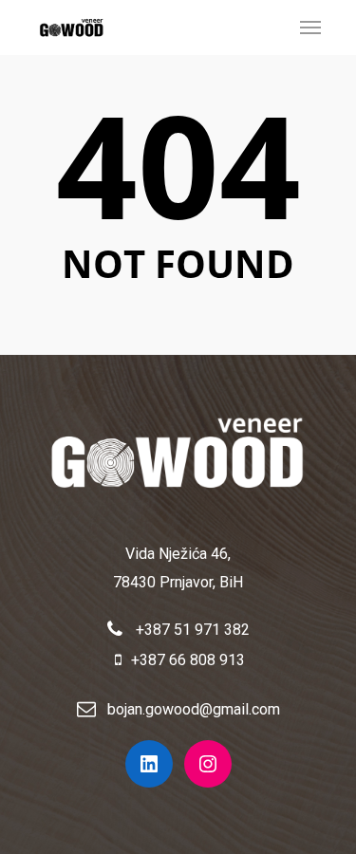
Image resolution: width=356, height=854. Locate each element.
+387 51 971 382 (191, 630)
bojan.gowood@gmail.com (193, 709)
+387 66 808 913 (188, 660)
